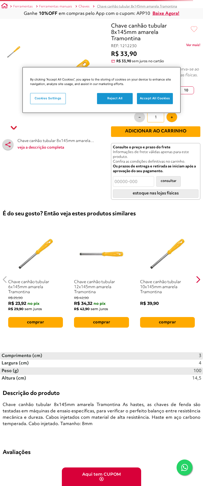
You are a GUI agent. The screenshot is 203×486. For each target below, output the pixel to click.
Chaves (84, 6)
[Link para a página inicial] (4, 6)
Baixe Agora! (166, 13)
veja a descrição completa (40, 148)
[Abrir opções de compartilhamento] (8, 144)
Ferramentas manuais (55, 6)
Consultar (168, 181)
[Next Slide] (198, 279)
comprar (35, 322)
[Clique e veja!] (193, 46)
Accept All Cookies (155, 98)
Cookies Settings (48, 98)
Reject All (115, 98)
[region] (101, 90)
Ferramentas (23, 6)
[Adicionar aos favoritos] (194, 29)
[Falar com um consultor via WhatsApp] (184, 467)
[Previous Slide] (5, 279)
